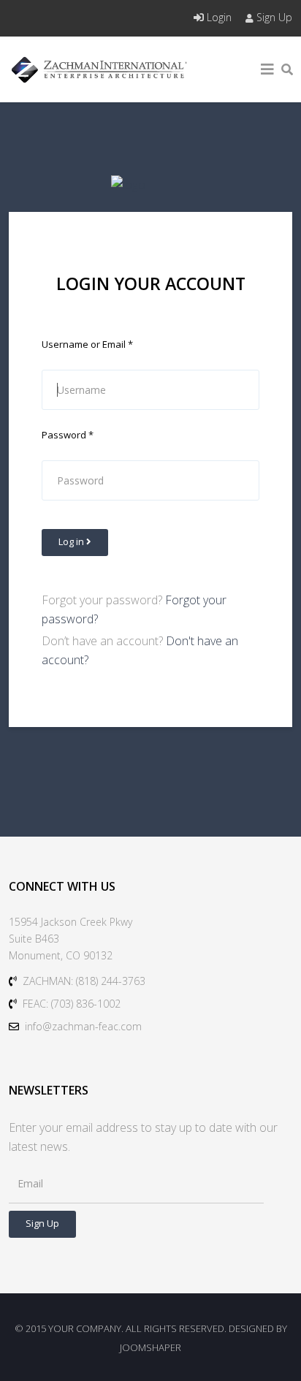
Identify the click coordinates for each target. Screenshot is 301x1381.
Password (68, 434)
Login (219, 17)
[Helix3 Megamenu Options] (267, 69)
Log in (72, 541)
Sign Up (273, 17)
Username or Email (87, 344)
